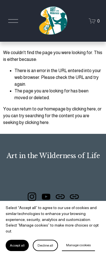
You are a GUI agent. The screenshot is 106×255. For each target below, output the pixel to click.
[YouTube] (46, 196)
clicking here (84, 109)
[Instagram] (31, 196)
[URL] (60, 196)
